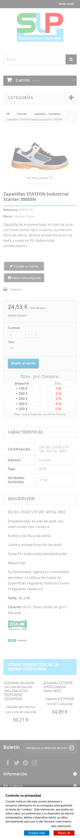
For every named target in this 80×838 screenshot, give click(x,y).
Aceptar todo (36, 832)
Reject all (64, 832)
